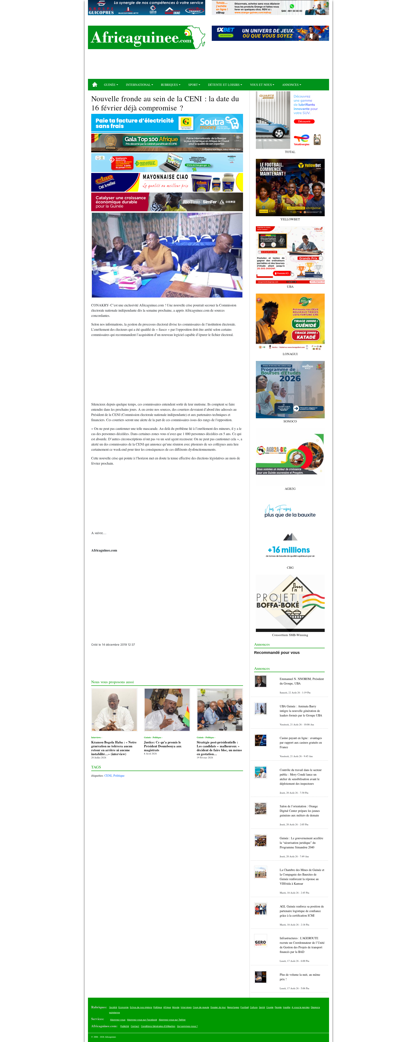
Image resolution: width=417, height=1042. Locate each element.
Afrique (167, 1007)
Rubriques (169, 85)
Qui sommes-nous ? (187, 1026)
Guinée (110, 85)
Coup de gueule (201, 1007)
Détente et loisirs (224, 85)
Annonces (290, 85)
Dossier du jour (218, 1007)
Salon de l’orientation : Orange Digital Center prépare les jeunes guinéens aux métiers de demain (300, 810)
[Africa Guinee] (146, 37)
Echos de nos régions (141, 1007)
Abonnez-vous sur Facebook (142, 1019)
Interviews (186, 1007)
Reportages (233, 1007)
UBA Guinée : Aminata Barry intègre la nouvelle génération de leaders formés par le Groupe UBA (301, 710)
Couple (269, 1007)
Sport (193, 85)
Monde (175, 1007)
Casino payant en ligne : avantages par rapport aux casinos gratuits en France (301, 742)
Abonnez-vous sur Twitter (172, 1019)
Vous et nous (261, 85)
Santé (262, 1007)
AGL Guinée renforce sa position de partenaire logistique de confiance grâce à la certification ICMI (302, 910)
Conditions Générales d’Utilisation (158, 1026)
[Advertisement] (208, 65)
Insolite (286, 1007)
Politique (118, 775)
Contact (135, 1026)
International (138, 85)
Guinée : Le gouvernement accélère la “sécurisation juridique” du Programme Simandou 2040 (301, 842)
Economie (123, 1007)
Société (113, 1007)
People (278, 1007)
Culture (254, 1007)
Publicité (124, 1026)
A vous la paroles (300, 1007)
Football (244, 1007)
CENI (108, 775)
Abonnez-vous (117, 1019)
